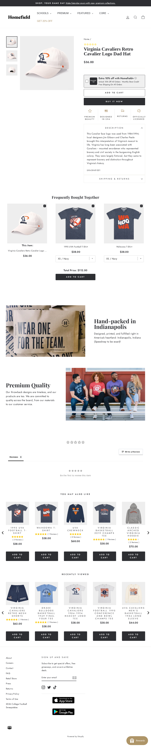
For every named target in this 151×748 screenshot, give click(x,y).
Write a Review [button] (132, 451)
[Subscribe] (74, 678)
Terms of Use (12, 699)
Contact (9, 668)
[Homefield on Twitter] (49, 687)
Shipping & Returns (114, 178)
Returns (9, 688)
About (9, 657)
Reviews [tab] (14, 457)
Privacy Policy (12, 693)
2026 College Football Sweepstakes (16, 706)
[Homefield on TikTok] (55, 687)
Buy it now (114, 101)
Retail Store (11, 678)
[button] (135, 78)
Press (8, 683)
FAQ (8, 673)
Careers (9, 662)
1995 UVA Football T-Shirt (76, 246)
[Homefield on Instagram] (43, 687)
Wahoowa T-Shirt (124, 246)
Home (86, 39)
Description (114, 127)
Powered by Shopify (75, 736)
